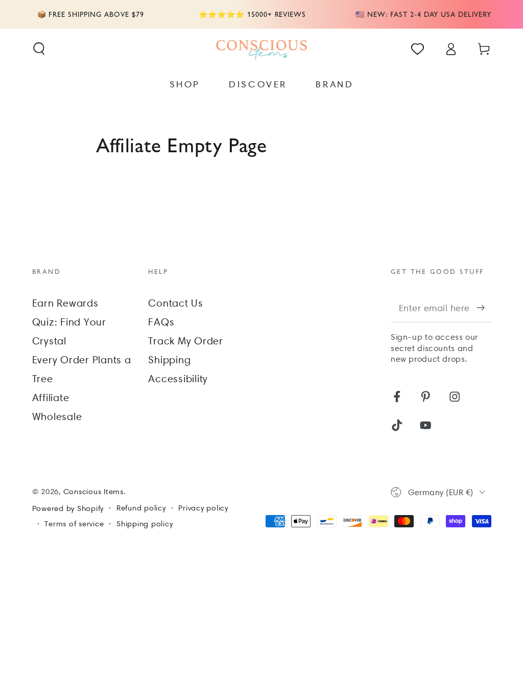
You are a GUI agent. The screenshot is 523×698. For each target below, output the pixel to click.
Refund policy (141, 508)
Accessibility (178, 379)
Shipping (169, 360)
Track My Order (185, 341)
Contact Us (175, 303)
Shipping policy (144, 523)
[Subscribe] (484, 307)
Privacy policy (203, 508)
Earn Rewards (65, 303)
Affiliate (50, 397)
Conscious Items (93, 491)
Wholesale (57, 416)
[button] (39, 49)
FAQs (161, 322)
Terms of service (74, 523)
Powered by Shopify (68, 508)
